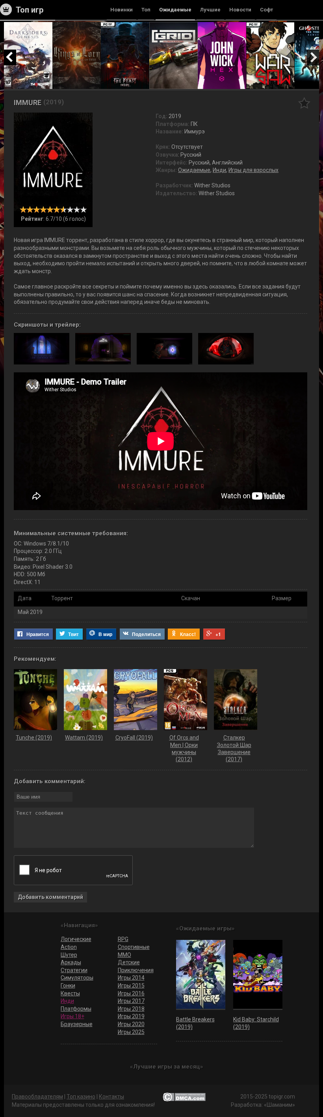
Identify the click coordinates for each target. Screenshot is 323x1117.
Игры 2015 (131, 985)
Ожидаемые (194, 170)
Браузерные (77, 1024)
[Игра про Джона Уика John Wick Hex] (222, 25)
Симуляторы (77, 978)
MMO (124, 955)
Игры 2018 (131, 1009)
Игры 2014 (131, 978)
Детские (129, 962)
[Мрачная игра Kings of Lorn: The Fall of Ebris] (76, 25)
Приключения (136, 970)
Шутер (69, 955)
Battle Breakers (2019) (195, 1023)
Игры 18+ (72, 1016)
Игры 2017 (131, 1001)
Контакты (111, 1096)
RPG (123, 939)
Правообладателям (37, 1096)
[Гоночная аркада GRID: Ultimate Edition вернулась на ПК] (173, 25)
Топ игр (29, 10)
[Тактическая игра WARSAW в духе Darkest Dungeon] (270, 25)
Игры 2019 (131, 1016)
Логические (76, 939)
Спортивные (134, 947)
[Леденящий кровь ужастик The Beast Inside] (125, 25)
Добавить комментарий (50, 897)
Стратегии (74, 970)
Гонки (68, 985)
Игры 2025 (131, 1032)
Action (69, 947)
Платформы (76, 1009)
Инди (219, 170)
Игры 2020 (131, 1024)
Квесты (70, 993)
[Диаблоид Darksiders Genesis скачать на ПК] (28, 25)
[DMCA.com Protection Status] (184, 1097)
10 (83, 209)
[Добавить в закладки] (304, 103)
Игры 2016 (131, 993)
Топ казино (81, 1096)
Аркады (71, 962)
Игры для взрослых (253, 170)
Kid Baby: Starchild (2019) (256, 1023)
